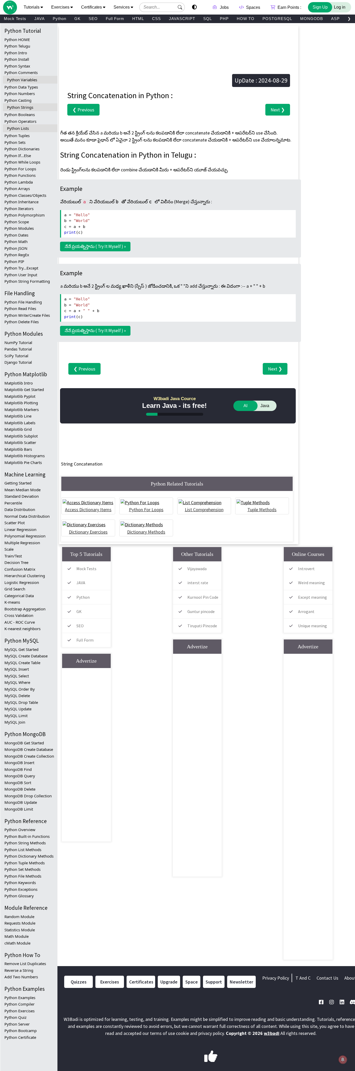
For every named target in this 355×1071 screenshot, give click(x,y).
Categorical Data (19, 595)
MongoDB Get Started (24, 742)
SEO (93, 18)
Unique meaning (312, 625)
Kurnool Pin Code (202, 597)
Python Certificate (20, 1037)
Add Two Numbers (21, 976)
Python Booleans (19, 114)
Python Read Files (20, 308)
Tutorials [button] (32, 7)
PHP (224, 18)
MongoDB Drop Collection (28, 795)
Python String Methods (25, 842)
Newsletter (241, 982)
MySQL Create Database (26, 655)
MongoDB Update (20, 802)
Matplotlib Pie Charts (23, 462)
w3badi (271, 1033)
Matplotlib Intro (18, 383)
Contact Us (327, 978)
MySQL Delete (17, 695)
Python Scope (16, 221)
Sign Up (320, 7)
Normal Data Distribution (27, 516)
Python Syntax (17, 66)
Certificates (141, 982)
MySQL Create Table (22, 662)
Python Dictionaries (22, 148)
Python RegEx (16, 254)
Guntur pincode (201, 611)
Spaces (252, 7)
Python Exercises (19, 1010)
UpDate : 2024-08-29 (261, 80)
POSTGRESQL (277, 18)
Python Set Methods (22, 869)
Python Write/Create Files (27, 315)
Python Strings (20, 107)
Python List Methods (22, 849)
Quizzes (79, 982)
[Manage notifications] (343, 1059)
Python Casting (17, 100)
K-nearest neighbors (22, 628)
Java (264, 405)
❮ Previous (83, 110)
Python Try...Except (21, 268)
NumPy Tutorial (18, 342)
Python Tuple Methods (24, 862)
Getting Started (17, 483)
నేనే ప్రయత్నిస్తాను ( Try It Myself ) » (95, 246)
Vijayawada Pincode (191, 573)
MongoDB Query (19, 775)
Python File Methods (22, 876)
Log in (339, 7)
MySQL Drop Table (21, 702)
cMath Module (17, 943)
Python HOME (17, 39)
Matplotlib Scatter (20, 442)
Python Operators (20, 121)
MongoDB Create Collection (29, 756)
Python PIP (14, 261)
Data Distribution (19, 509)
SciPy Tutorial (16, 355)
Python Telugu (17, 46)
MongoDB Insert (19, 762)
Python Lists (18, 128)
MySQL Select (16, 675)
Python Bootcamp (20, 1030)
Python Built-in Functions (27, 836)
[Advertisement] (178, 42)
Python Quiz (15, 1017)
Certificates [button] (92, 7)
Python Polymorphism (24, 215)
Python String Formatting (27, 281)
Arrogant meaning (300, 616)
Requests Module (19, 923)
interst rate (197, 582)
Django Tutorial (18, 362)
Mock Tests (15, 18)
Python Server (17, 1024)
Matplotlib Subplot (21, 436)
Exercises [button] (60, 7)
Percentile (13, 503)
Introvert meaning (300, 573)
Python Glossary (19, 895)
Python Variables (22, 79)
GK (77, 18)
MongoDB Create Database (28, 749)
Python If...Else (17, 155)
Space (191, 982)
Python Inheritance (21, 201)
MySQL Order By (19, 689)
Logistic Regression (21, 582)
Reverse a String (18, 970)
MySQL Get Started (21, 649)
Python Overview (19, 829)
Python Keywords (20, 882)
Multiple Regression (22, 542)
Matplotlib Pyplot (19, 396)
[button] (180, 7)
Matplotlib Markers (21, 409)
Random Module (19, 916)
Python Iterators (19, 208)
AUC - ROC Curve (19, 622)
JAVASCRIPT (182, 18)
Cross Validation (18, 615)
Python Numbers (19, 93)
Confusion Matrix (19, 569)
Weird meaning (311, 582)
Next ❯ (278, 110)
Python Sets (14, 142)
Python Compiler (19, 1004)
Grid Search (14, 588)
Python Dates (16, 235)
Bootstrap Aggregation (24, 608)
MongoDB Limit (18, 809)
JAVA (39, 18)
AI (245, 405)
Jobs (224, 7)
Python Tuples (17, 135)
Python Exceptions (20, 889)
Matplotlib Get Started (24, 389)
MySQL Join (14, 722)
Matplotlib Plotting (21, 402)
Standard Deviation (21, 496)
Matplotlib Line (17, 416)
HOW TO (245, 18)
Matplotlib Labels (19, 422)
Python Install (16, 59)
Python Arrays (17, 188)
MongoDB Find (18, 769)
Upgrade (169, 982)
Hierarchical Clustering (24, 575)
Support (214, 982)
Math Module (16, 936)
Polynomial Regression (24, 535)
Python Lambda (18, 182)
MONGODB (311, 18)
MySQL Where (17, 682)
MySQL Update (17, 708)
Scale (9, 549)
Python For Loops (20, 168)
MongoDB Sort (17, 782)
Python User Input (20, 274)
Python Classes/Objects (25, 195)
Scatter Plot (14, 522)
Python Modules (19, 228)
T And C (303, 978)
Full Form (115, 18)
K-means (12, 602)
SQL (207, 18)
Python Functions (20, 175)
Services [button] (122, 7)
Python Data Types (21, 87)
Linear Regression (20, 529)
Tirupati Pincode (202, 625)
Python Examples (19, 997)
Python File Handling (23, 302)
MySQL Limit (16, 715)
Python (59, 18)
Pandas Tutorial (18, 349)
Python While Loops (22, 162)
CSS (156, 18)
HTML (138, 18)
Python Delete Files (21, 321)
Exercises (109, 982)
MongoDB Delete (19, 789)
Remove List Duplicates (25, 963)
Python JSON (15, 248)
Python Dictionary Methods (29, 856)
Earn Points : (289, 7)
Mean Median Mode (22, 489)
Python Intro (15, 52)
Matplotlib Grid (18, 429)
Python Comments (21, 72)
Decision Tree (16, 562)
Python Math (16, 241)
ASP (335, 18)
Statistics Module (19, 929)
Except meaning (312, 597)
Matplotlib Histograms (24, 455)
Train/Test (13, 555)
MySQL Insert (16, 669)
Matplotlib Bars (18, 449)
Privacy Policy (275, 978)
